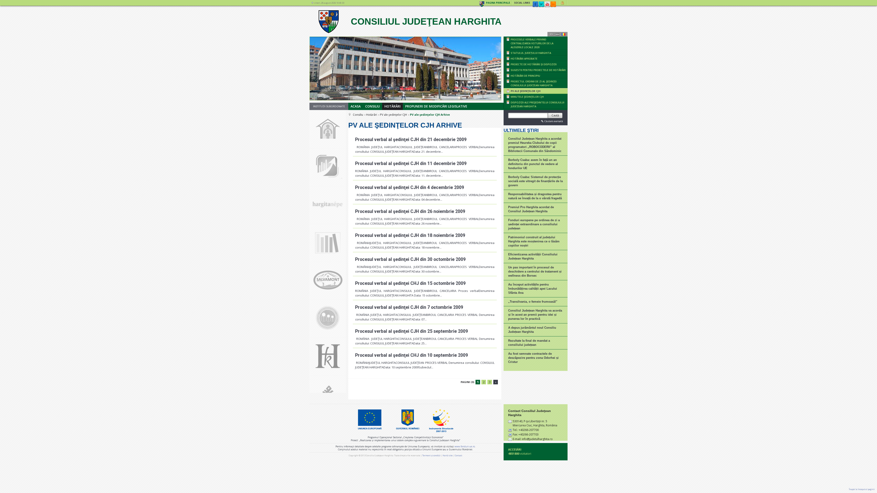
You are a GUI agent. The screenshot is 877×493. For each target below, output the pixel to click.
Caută (555, 115)
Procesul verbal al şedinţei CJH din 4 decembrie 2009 (409, 187)
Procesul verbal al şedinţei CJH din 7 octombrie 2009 (409, 307)
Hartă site (448, 455)
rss (553, 4)
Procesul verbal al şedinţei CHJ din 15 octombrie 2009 (410, 283)
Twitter (541, 4)
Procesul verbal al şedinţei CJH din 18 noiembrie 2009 (410, 235)
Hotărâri (392, 106)
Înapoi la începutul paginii (862, 489)
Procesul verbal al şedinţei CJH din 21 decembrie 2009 (411, 139)
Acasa (356, 106)
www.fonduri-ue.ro (464, 446)
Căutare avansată (553, 121)
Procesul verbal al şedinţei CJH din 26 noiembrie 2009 (410, 211)
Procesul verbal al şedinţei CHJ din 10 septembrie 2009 (411, 355)
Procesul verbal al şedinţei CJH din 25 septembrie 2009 (411, 331)
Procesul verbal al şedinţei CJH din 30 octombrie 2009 (410, 259)
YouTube (547, 4)
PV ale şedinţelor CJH (393, 115)
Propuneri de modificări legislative (436, 106)
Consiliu (372, 106)
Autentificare (563, 2)
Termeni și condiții (431, 455)
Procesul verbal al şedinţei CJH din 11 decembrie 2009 (411, 163)
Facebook (535, 4)
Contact (458, 455)
